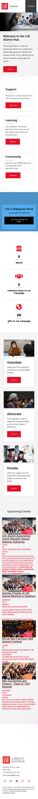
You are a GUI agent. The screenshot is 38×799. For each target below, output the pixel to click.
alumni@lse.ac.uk (13, 775)
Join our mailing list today (19, 220)
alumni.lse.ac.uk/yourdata (17, 789)
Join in (10, 69)
